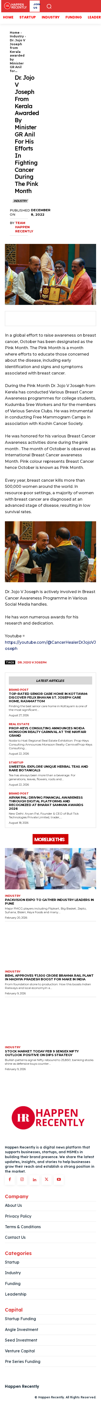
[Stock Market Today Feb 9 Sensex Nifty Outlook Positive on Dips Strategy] (50, 1020)
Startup (16, 762)
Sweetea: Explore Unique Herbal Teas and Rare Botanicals (48, 768)
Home (15, 32)
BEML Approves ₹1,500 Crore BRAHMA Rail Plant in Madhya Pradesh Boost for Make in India (49, 977)
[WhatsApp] (47, 319)
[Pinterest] (36, 319)
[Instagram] (22, 1180)
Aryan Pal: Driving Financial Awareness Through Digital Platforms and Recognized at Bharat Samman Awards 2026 (46, 802)
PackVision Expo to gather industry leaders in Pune (49, 901)
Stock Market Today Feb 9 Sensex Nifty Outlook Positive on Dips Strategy (42, 1053)
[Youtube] (59, 1180)
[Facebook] (14, 319)
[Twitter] (25, 319)
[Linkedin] (34, 1180)
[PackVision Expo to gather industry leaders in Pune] (50, 868)
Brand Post (19, 689)
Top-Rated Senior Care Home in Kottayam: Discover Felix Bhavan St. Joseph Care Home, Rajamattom (48, 697)
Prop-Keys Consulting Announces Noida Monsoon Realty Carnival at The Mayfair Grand (47, 731)
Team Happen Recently (24, 227)
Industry (17, 36)
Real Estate (19, 724)
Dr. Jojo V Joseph (32, 662)
